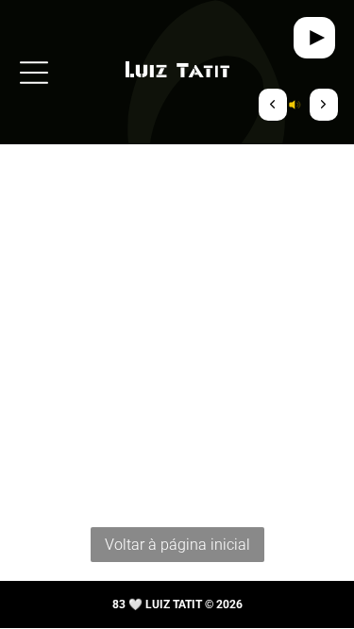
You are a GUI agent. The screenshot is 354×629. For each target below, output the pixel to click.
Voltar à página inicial (177, 545)
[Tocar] (314, 37)
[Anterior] (273, 105)
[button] (298, 104)
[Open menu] (34, 72)
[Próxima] (324, 105)
